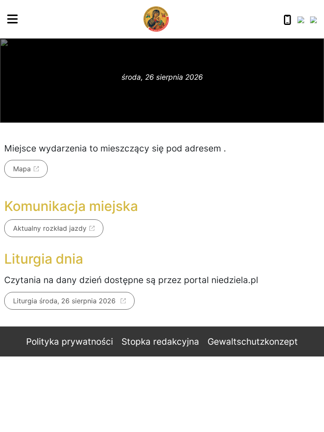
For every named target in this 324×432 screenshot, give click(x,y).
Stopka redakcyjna (160, 341)
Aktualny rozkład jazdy (49, 228)
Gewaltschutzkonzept (253, 341)
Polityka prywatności (69, 341)
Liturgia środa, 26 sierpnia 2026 (65, 301)
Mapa (22, 169)
